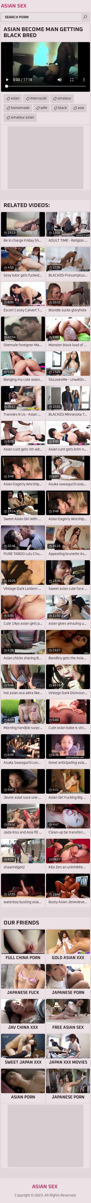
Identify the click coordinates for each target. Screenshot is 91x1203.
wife (43, 108)
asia (81, 108)
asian (15, 98)
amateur (64, 98)
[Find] (84, 17)
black (62, 108)
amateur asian (22, 117)
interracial (38, 98)
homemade (20, 108)
